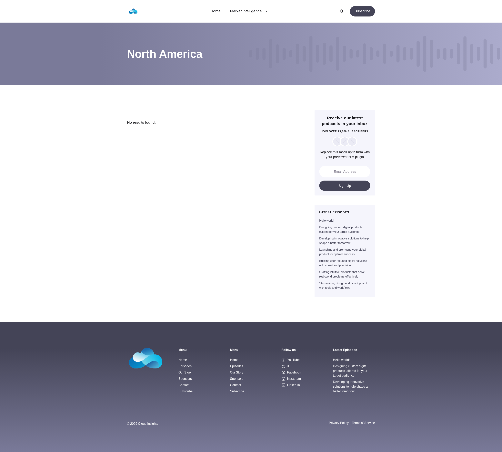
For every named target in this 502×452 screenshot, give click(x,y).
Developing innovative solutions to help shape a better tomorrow (350, 386)
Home (215, 11)
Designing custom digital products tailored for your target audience (350, 370)
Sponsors (185, 378)
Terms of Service (363, 423)
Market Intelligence (246, 11)
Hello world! (326, 220)
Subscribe (362, 11)
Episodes (185, 366)
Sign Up (344, 186)
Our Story (185, 372)
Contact (183, 385)
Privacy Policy (339, 423)
